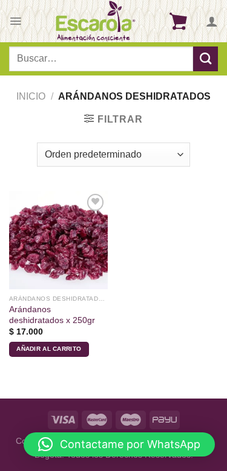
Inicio (30, 96)
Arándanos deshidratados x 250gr (52, 315)
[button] (119, 444)
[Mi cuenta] (212, 21)
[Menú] (15, 21)
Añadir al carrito (48, 348)
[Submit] (205, 58)
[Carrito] (178, 21)
